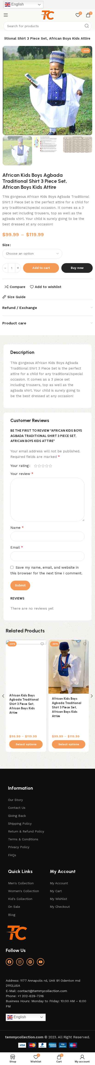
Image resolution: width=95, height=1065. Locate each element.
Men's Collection (21, 883)
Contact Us (16, 807)
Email (16, 547)
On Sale (14, 906)
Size (5, 245)
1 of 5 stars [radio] (35, 466)
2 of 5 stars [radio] (39, 466)
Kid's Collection (20, 899)
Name (17, 527)
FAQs (12, 855)
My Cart (56, 891)
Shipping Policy (20, 823)
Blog (11, 915)
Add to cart (41, 268)
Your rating (19, 466)
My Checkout (60, 906)
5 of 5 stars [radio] (50, 466)
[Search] (87, 26)
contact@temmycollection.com (42, 991)
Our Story (15, 800)
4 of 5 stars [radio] (46, 466)
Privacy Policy (18, 847)
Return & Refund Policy (26, 831)
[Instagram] (20, 962)
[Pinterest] (30, 962)
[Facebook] (9, 962)
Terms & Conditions (23, 839)
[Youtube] (40, 962)
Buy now (77, 268)
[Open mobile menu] (5, 15)
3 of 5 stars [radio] (43, 466)
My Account (59, 883)
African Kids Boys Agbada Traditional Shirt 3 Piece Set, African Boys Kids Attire (24, 704)
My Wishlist (58, 899)
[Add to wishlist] (42, 644)
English (17, 4)
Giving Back (17, 816)
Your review (21, 473)
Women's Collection (23, 891)
